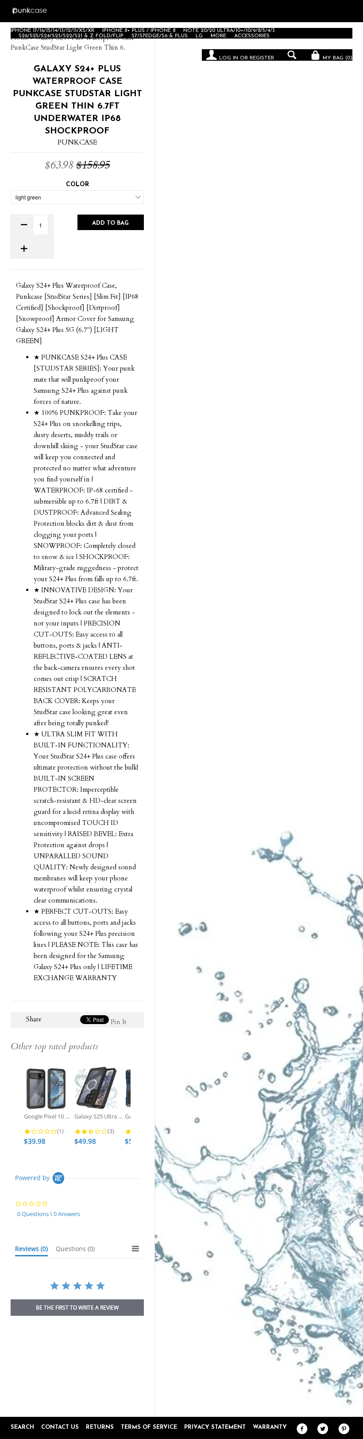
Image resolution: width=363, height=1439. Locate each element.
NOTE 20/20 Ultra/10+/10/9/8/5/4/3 (229, 30)
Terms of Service (149, 1427)
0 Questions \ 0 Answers (48, 1214)
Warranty (270, 1427)
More (218, 36)
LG (199, 36)
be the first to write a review (77, 1307)
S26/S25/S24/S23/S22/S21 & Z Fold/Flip (71, 36)
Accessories (252, 36)
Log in (228, 58)
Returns (100, 1427)
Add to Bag (110, 223)
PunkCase (77, 142)
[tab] (31, 1250)
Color (77, 184)
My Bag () (336, 58)
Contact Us (60, 1427)
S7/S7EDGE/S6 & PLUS (159, 36)
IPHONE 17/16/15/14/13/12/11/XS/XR (52, 30)
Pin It (119, 1021)
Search (22, 1427)
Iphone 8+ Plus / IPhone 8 (138, 30)
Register (262, 58)
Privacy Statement (215, 1427)
